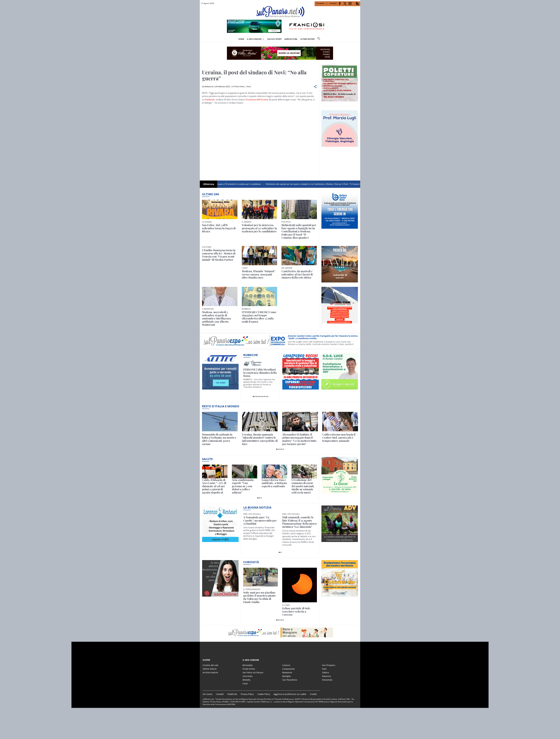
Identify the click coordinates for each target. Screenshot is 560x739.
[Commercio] (339, 594)
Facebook (210, 99)
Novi (249, 86)
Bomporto (287, 672)
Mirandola (248, 665)
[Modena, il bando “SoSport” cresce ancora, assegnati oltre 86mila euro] (259, 255)
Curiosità (251, 562)
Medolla (246, 679)
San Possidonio (289, 679)
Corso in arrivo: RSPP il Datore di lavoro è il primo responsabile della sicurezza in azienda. (322, 337)
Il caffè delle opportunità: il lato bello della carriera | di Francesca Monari (260, 373)
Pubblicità (232, 694)
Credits (313, 694)
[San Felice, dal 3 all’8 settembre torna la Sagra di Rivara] (219, 209)
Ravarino (326, 676)
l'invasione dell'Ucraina (256, 99)
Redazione (209, 86)
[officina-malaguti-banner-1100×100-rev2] (280, 632)
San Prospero (328, 665)
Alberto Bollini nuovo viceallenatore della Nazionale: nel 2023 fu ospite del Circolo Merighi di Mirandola (259, 524)
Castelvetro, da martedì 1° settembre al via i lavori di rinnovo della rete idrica (297, 274)
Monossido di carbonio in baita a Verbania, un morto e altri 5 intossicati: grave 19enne (219, 439)
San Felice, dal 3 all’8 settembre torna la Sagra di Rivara (219, 228)
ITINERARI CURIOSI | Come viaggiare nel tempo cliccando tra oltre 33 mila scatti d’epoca (259, 317)
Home (241, 39)
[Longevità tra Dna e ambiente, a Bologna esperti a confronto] (274, 471)
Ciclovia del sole (210, 665)
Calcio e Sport (274, 39)
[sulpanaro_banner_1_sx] (339, 540)
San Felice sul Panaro (253, 672)
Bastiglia (286, 676)
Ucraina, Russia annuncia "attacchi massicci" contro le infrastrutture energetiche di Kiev (260, 439)
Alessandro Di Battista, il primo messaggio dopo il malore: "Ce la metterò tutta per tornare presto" (299, 439)
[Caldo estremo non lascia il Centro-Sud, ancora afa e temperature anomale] (340, 421)
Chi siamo (320, 3)
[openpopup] (358, 39)
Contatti (333, 3)
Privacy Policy (247, 694)
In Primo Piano (238, 86)
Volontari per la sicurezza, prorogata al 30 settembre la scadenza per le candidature (259, 228)
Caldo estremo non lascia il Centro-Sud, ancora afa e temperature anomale (338, 438)
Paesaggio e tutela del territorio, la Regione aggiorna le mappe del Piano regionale (296, 597)
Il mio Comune (254, 39)
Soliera (325, 672)
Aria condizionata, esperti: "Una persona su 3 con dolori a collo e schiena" (243, 486)
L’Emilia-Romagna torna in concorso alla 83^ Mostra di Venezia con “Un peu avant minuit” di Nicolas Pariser (218, 255)
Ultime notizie (307, 39)
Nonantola (327, 679)
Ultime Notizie (210, 668)
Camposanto (288, 668)
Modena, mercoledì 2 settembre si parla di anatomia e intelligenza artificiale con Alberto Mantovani (216, 318)
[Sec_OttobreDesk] (280, 53)
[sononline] (220, 594)
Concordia (247, 676)
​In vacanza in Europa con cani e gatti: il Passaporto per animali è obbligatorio (259, 596)
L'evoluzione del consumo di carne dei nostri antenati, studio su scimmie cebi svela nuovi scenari (303, 486)
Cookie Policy (263, 694)
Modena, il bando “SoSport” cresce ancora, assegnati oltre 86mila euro (258, 274)
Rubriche (250, 355)
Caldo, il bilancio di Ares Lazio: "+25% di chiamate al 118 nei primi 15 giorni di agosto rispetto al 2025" (214, 486)
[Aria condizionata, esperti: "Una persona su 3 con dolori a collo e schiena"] (244, 471)
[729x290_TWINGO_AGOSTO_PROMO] (280, 32)
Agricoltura (290, 39)
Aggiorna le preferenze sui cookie (290, 694)
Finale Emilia (249, 668)
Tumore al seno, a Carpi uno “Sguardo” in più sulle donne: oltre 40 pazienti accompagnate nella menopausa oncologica (298, 524)
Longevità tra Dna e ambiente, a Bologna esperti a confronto (274, 483)
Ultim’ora (208, 184)
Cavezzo (286, 665)
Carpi (245, 683)
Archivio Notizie (210, 672)
